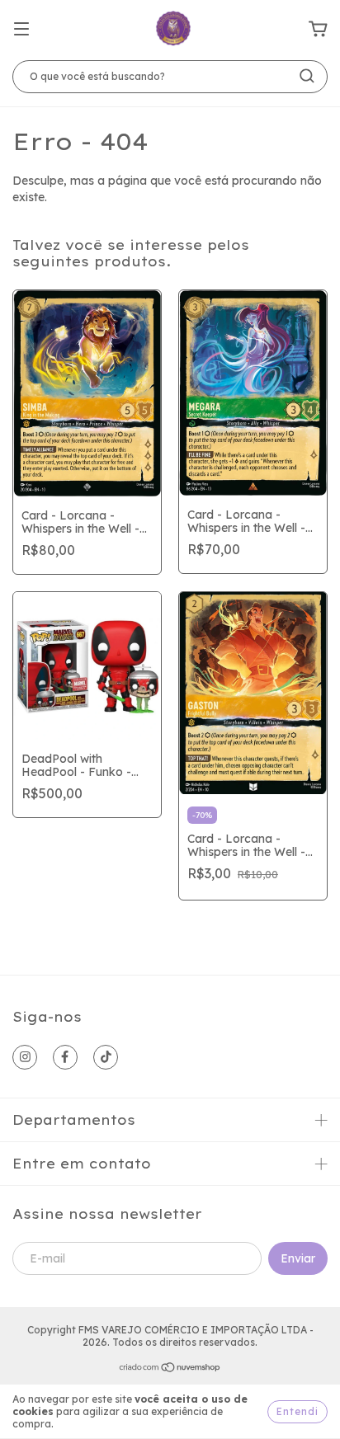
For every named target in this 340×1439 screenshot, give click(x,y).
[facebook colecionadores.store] (65, 1057)
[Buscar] (307, 76)
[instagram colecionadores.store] (24, 1057)
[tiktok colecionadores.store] (105, 1057)
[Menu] (21, 29)
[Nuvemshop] (170, 1369)
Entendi (297, 1411)
